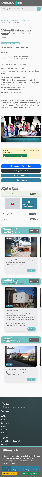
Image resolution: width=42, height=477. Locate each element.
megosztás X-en (21, 171)
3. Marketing (25, 469)
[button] (12, 203)
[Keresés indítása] (39, 9)
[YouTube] (7, 411)
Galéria (4, 433)
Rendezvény (25, 20)
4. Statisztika (35, 469)
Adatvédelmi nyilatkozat (10, 441)
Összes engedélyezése (31, 474)
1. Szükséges (6, 469)
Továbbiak (34, 231)
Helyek (4, 426)
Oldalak (4, 430)
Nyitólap (5, 20)
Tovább (30, 270)
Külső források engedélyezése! (15, 156)
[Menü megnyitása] (38, 3)
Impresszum (5, 444)
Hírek (3, 420)
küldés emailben (21, 175)
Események (15, 20)
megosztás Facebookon (22, 166)
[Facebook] (2, 411)
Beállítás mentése (10, 474)
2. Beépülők (16, 469)
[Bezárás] (39, 450)
